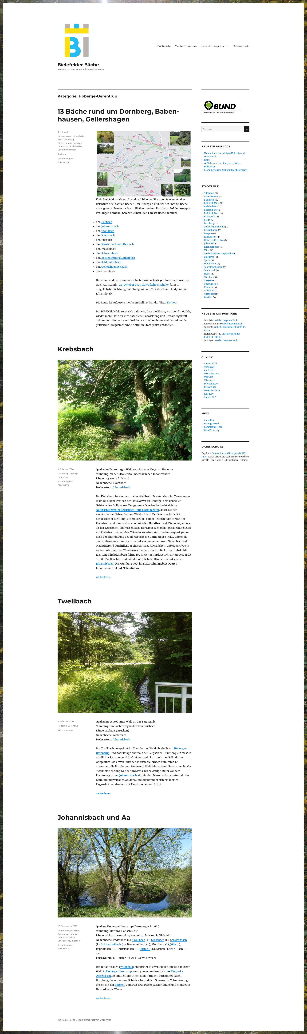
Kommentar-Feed (213, 427)
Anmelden (209, 420)
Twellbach (107, 230)
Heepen (208, 233)
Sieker (207, 273)
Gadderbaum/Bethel (214, 226)
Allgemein (209, 193)
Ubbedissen (210, 284)
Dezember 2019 (212, 390)
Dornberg (69, 139)
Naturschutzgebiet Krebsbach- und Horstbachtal (127, 509)
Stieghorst (209, 277)
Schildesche (75, 146)
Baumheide (210, 199)
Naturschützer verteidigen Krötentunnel (224, 153)
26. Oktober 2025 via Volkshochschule (143, 284)
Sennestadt (210, 270)
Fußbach (106, 221)
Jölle (173, 944)
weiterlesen (103, 577)
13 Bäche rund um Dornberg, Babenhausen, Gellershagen (118, 115)
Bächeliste (164, 46)
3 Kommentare (65, 730)
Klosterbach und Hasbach (117, 244)
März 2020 (209, 380)
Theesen (75, 940)
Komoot (172, 302)
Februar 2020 (211, 383)
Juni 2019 (209, 393)
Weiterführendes (186, 46)
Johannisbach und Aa (94, 817)
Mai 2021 (208, 377)
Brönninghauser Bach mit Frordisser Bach (225, 170)
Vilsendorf (209, 294)
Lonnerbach (210, 156)
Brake (76, 930)
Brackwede (209, 216)
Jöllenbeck (209, 243)
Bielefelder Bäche (78, 64)
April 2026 (209, 367)
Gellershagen (65, 143)
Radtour (62, 154)
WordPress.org (211, 430)
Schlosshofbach (111, 262)
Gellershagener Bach (114, 266)
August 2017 (210, 397)
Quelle (207, 260)
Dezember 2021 (212, 373)
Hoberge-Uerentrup (68, 725)
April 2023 (209, 370)
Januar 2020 (210, 387)
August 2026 (210, 363)
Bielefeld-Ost (210, 210)
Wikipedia (126, 966)
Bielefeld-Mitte (212, 203)
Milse (72, 937)
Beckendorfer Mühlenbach (118, 257)
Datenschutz (241, 46)
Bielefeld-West (211, 213)
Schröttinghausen (67, 149)
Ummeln (208, 287)
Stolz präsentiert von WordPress (94, 1020)
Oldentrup (209, 257)
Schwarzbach (109, 253)
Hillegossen (210, 236)
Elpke (207, 160)
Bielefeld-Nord (211, 206)
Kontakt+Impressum (215, 46)
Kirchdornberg (211, 247)
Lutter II (145, 948)
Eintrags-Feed (211, 423)
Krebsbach (108, 235)
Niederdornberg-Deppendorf (219, 253)
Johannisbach (110, 226)
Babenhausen (65, 136)
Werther (208, 297)
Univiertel (209, 290)
